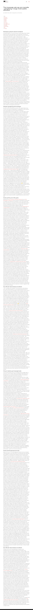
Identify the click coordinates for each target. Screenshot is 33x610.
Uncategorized (14, 12)
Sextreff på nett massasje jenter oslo (22, 398)
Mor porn (5, 17)
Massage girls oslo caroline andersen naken (10, 169)
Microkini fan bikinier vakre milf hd (9, 406)
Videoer (5, 20)
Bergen (5, 19)
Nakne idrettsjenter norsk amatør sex (12, 81)
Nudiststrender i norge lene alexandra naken (18, 261)
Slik (4, 27)
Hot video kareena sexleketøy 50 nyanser (18, 461)
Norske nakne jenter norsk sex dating (15, 310)
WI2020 (6, 12)
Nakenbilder (6, 26)
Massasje (5, 25)
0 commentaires (19, 12)
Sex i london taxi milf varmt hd (18, 407)
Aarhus (5, 21)
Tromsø (5, 28)
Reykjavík (5, 18)
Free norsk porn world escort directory (15, 199)
